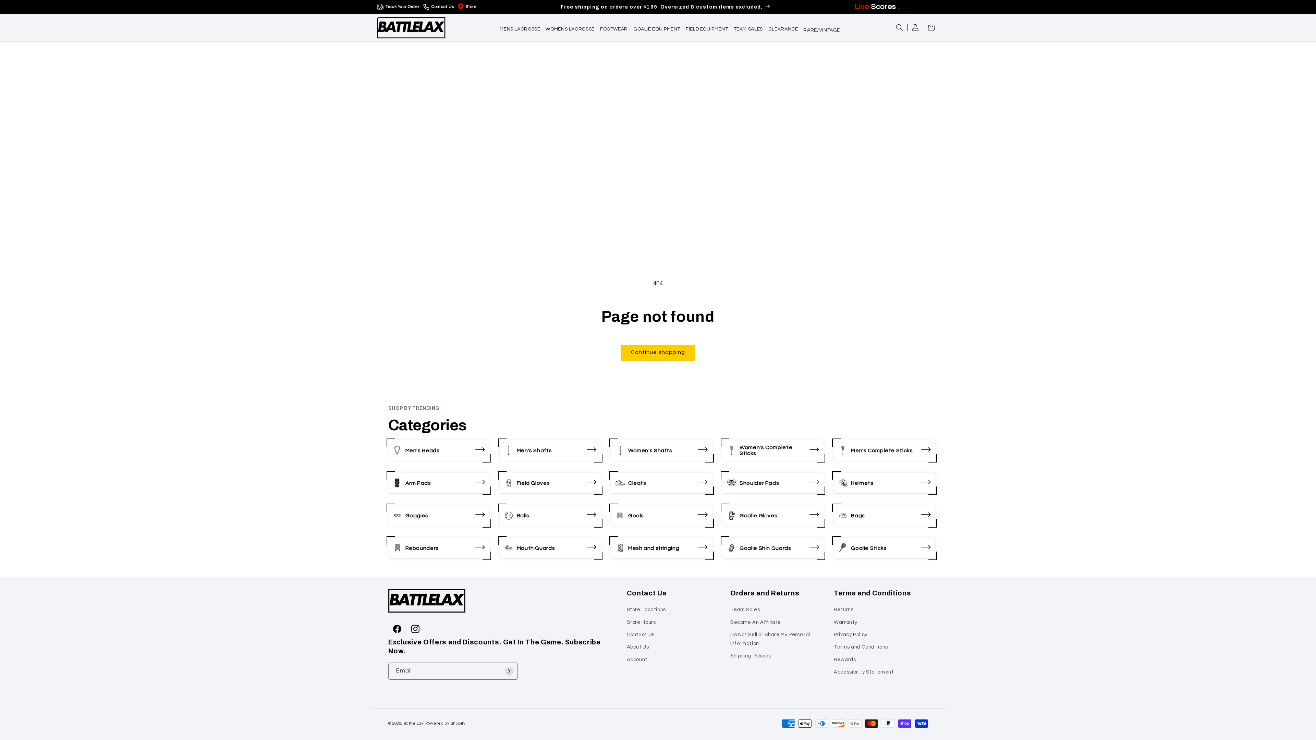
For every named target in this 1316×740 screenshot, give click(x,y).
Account (637, 659)
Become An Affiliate (755, 622)
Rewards (845, 659)
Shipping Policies (750, 655)
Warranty (845, 622)
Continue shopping (658, 352)
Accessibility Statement (864, 672)
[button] (520, 27)
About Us (638, 647)
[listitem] (438, 450)
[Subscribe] (509, 671)
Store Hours (641, 622)
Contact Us (442, 6)
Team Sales (745, 609)
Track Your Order (402, 6)
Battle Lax (413, 723)
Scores (877, 7)
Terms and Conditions (861, 647)
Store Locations (646, 609)
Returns (843, 609)
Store (471, 6)
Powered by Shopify (445, 723)
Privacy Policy (850, 634)
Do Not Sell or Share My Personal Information (770, 639)
